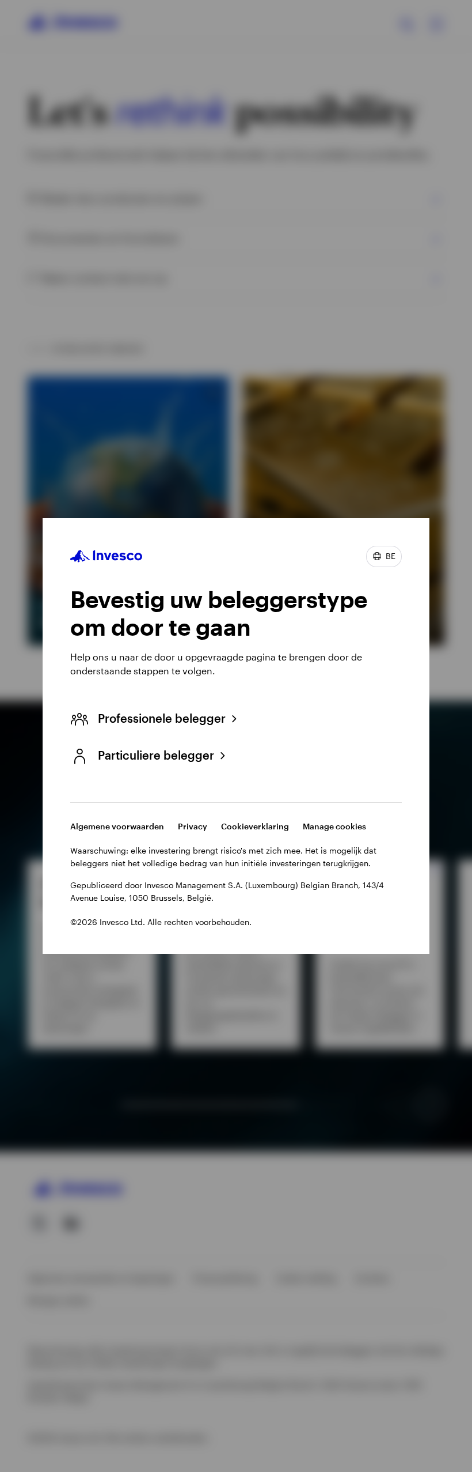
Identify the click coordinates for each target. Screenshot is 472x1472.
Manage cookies (334, 826)
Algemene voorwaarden (117, 826)
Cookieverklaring (255, 826)
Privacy (192, 826)
